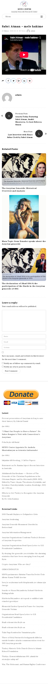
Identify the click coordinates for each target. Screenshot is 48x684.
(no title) (5, 426)
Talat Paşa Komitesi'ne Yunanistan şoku (18, 632)
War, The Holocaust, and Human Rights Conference (24, 664)
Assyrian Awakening (10, 519)
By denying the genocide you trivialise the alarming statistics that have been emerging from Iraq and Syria (24, 556)
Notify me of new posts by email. (17, 367)
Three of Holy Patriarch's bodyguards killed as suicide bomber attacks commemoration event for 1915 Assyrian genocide (23, 640)
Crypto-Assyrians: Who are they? (16, 564)
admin (33, 31)
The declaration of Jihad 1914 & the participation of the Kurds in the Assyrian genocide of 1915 (23, 286)
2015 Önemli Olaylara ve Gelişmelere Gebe (20, 514)
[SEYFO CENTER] (24, 4)
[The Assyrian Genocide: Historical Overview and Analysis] (24, 169)
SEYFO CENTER (24, 9)
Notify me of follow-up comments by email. (22, 363)
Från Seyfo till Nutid (10, 442)
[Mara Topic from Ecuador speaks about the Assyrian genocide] (24, 217)
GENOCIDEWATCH (10, 569)
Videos (6, 31)
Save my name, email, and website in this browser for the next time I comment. (23, 357)
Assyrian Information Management (16, 532)
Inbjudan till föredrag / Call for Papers (18, 460)
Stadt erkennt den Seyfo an (13, 622)
